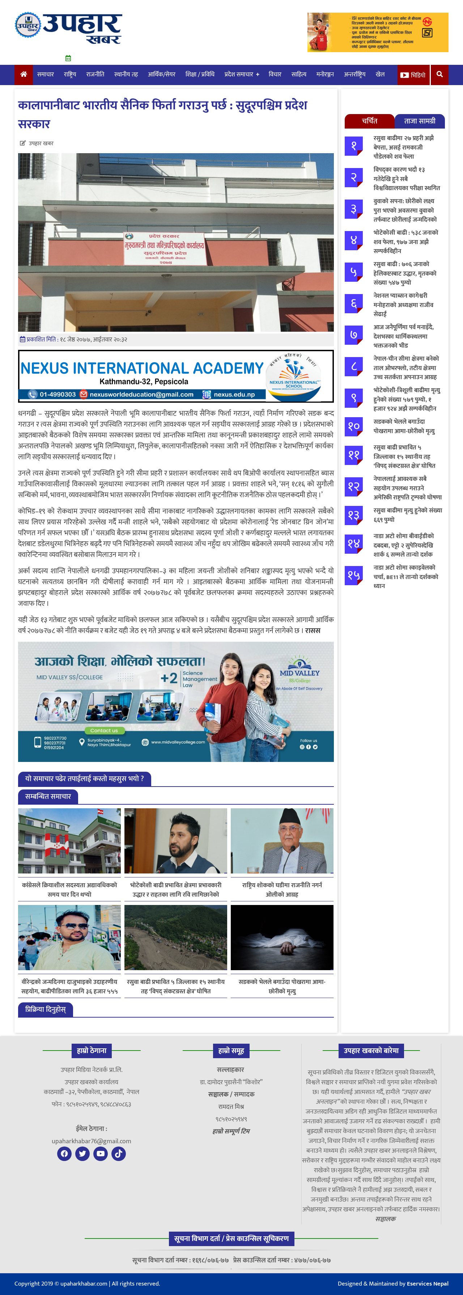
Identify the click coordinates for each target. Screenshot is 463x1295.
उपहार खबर (41, 143)
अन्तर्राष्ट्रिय (355, 75)
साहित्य (299, 75)
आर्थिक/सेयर (161, 75)
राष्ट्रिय (70, 75)
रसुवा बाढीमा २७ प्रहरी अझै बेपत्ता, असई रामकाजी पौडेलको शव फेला (404, 147)
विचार (275, 75)
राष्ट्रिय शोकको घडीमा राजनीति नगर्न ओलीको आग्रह (282, 890)
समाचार (45, 75)
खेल (380, 75)
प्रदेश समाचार (239, 75)
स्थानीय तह (126, 75)
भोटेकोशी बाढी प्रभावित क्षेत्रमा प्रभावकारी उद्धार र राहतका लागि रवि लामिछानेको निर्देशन (175, 890)
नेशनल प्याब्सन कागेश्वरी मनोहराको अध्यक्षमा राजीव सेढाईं (403, 305)
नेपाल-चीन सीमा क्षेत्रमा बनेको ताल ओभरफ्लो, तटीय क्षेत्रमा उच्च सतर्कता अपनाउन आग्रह (406, 368)
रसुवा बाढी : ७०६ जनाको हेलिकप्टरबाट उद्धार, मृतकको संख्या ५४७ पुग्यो (405, 273)
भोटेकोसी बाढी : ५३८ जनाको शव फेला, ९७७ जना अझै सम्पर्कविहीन (406, 242)
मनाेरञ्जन (325, 75)
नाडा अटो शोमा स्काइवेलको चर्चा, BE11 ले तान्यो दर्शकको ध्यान (406, 577)
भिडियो (418, 76)
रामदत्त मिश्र (231, 1107)
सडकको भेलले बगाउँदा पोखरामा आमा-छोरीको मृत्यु (282, 987)
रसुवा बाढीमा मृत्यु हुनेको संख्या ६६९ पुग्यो (408, 515)
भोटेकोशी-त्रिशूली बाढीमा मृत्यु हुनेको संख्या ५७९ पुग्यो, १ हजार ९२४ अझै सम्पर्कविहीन (407, 399)
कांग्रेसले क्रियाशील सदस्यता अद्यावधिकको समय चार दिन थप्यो (69, 890)
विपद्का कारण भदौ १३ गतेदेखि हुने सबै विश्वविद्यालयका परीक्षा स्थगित (407, 179)
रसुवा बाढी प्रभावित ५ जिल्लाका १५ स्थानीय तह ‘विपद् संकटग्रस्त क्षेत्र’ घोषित (176, 987)
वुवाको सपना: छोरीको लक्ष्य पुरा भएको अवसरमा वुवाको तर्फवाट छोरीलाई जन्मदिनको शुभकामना (405, 215)
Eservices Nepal (428, 1284)
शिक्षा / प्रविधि (200, 75)
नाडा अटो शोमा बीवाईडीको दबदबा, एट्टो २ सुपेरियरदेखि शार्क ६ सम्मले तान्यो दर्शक (404, 545)
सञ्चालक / (221, 1094)
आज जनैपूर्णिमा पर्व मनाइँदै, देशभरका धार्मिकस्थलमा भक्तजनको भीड (404, 336)
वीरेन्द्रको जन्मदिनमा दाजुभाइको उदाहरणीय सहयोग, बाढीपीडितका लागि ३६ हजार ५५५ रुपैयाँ (69, 987)
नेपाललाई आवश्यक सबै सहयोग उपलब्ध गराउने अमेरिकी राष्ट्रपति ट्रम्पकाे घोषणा (408, 488)
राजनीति (95, 75)
